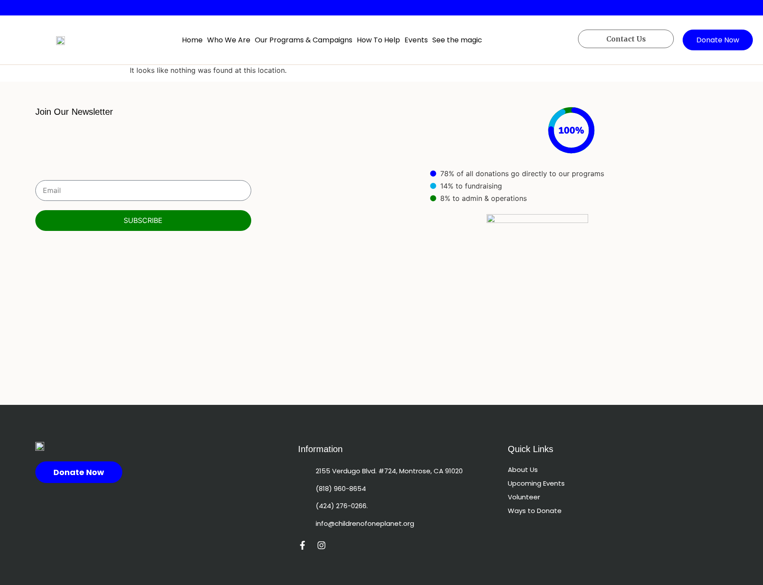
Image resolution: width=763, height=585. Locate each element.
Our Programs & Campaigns (303, 40)
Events (416, 40)
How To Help (378, 40)
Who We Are (228, 40)
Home (192, 40)
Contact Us (626, 38)
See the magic (457, 40)
